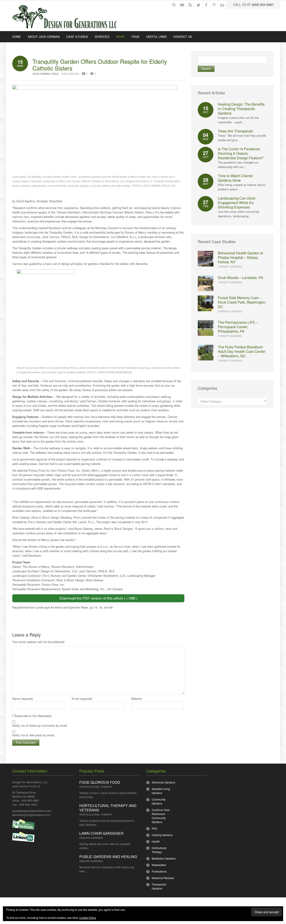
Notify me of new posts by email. (33, 735)
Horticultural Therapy (95, 786)
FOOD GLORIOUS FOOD (99, 782)
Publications (70, 73)
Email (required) (82, 698)
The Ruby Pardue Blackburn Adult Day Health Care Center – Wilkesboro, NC (241, 351)
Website (136, 698)
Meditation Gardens (164, 858)
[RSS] (190, 5)
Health (156, 841)
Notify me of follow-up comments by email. (40, 725)
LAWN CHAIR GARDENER (101, 833)
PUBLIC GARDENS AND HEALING (108, 856)
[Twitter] (198, 5)
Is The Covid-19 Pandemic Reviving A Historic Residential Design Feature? (240, 153)
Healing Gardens (91, 837)
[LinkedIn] (222, 5)
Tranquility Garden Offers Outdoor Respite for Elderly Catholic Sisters (99, 64)
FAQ (154, 828)
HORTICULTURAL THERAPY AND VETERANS (108, 808)
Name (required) (22, 698)
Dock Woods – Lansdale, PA (240, 277)
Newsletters (159, 865)
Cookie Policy (87, 918)
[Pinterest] (214, 5)
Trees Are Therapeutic (235, 131)
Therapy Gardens (230, 266)
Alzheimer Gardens (163, 782)
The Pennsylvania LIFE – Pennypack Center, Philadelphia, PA (238, 327)
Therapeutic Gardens (159, 886)
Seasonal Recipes (163, 878)
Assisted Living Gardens (161, 791)
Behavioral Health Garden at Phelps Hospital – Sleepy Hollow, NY (240, 257)
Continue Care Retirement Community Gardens (161, 816)
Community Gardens (159, 801)
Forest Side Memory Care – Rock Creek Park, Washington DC (241, 302)
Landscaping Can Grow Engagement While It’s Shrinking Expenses (236, 203)
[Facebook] (206, 5)
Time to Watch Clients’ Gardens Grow (235, 178)
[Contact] (182, 5)
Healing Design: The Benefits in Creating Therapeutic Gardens (241, 109)
